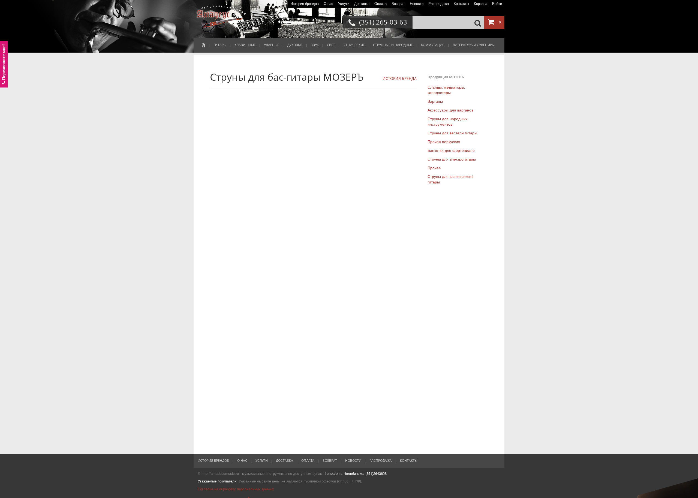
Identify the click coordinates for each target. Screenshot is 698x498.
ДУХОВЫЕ (295, 45)
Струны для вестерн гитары (452, 132)
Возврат (398, 3)
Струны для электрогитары (452, 159)
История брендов (304, 3)
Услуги (343, 3)
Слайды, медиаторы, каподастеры (446, 89)
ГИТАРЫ (219, 45)
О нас (328, 3)
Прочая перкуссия (444, 141)
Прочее (434, 167)
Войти (497, 3)
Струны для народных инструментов (447, 121)
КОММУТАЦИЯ (432, 45)
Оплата (380, 3)
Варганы (435, 101)
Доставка (361, 3)
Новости (416, 3)
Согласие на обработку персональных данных (236, 488)
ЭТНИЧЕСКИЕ (354, 45)
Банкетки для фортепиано (451, 150)
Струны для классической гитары (451, 179)
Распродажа (438, 3)
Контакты (461, 3)
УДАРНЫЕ (271, 45)
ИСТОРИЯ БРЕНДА (400, 78)
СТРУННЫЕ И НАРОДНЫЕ (393, 45)
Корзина (480, 3)
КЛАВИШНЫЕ (245, 45)
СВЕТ (331, 45)
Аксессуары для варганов (450, 110)
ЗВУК (315, 45)
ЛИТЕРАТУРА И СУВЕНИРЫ (474, 45)
